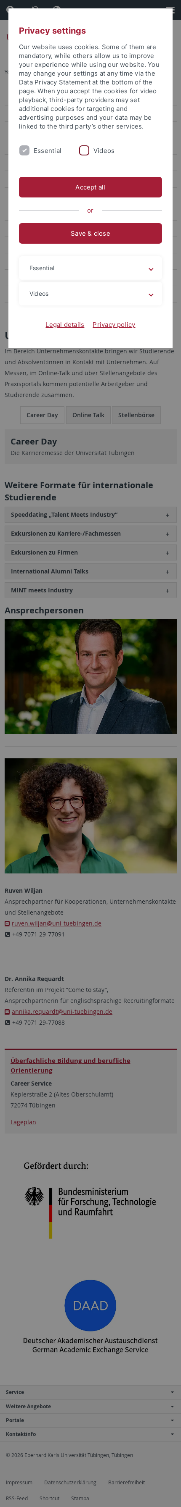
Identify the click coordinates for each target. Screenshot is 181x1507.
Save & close (90, 233)
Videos (103, 151)
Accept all (90, 187)
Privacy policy (114, 325)
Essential (47, 151)
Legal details (64, 325)
